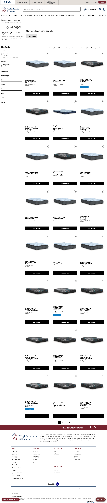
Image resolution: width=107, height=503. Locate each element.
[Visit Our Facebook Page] (90, 427)
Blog (75, 461)
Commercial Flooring (17, 480)
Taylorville (6, 55)
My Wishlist (56, 454)
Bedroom (28, 15)
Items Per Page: (92, 48)
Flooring (14, 470)
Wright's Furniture (7, 2)
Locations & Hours (58, 468)
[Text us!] (100, 499)
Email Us (56, 470)
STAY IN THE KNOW (10, 499)
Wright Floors (36, 2)
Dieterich (5, 54)
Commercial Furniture (17, 478)
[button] (90, 9)
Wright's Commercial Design (51, 2)
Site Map (82, 488)
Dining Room (17, 15)
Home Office (70, 15)
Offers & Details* (89, 488)
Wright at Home (21, 2)
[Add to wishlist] (48, 54)
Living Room (6, 15)
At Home (81, 15)
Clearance (102, 15)
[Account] (100, 9)
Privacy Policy (75, 488)
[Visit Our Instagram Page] (94, 427)
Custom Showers (16, 475)
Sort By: (68, 48)
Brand (7, 22)
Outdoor (60, 15)
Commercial (90, 15)
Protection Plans (37, 461)
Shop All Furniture (16, 467)
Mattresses (38, 15)
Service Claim (57, 472)
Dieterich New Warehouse (10, 57)
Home (2, 22)
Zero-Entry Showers (17, 476)
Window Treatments (17, 472)
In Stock (102, 2)
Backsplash (14, 473)
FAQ (34, 462)
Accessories (49, 15)
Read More (4, 39)
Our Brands (15, 468)
